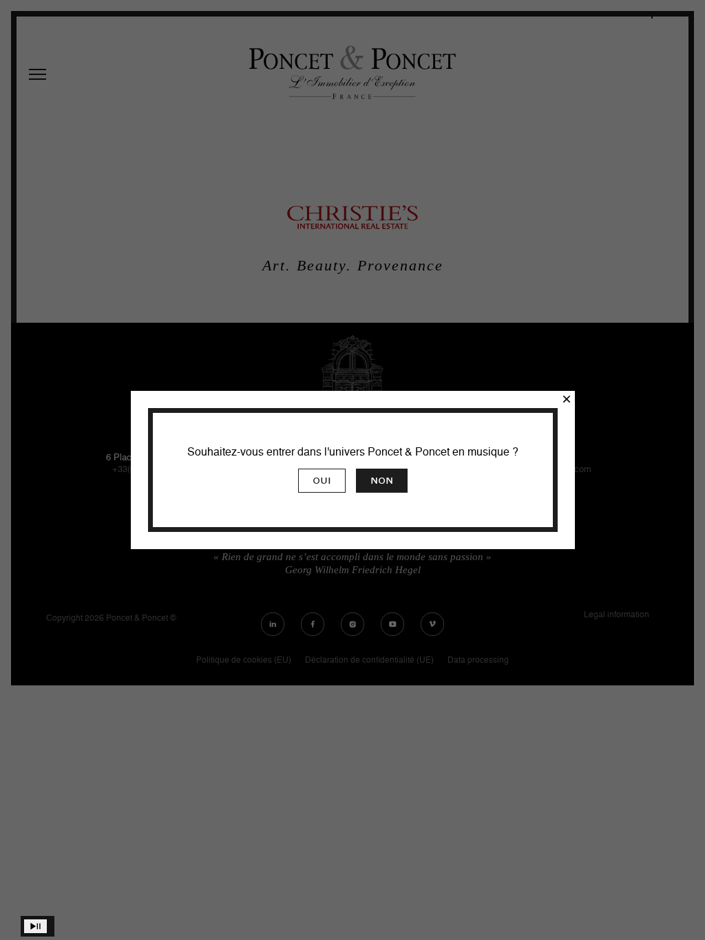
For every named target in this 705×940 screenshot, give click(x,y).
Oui (322, 481)
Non (381, 481)
